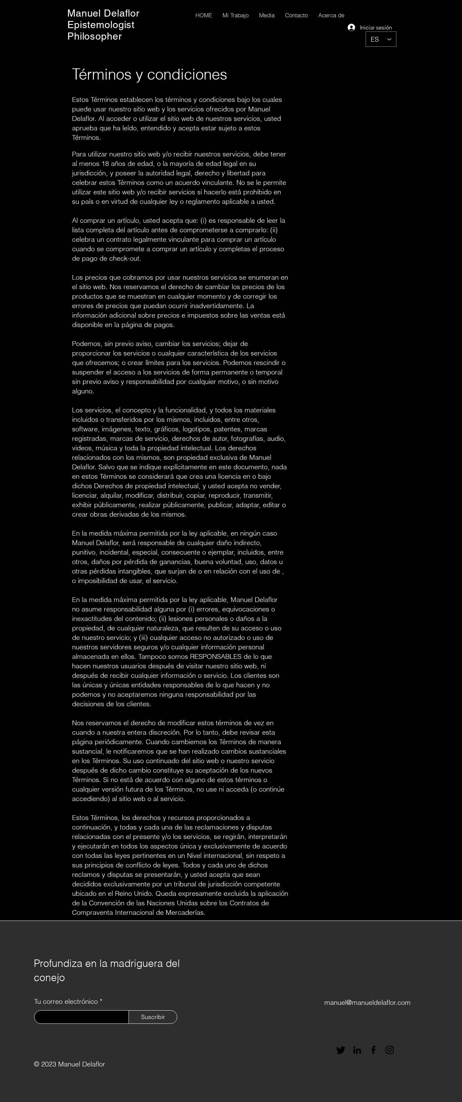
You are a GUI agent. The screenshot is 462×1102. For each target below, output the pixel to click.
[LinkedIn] (357, 1049)
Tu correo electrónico (66, 1001)
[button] (235, 15)
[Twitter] (341, 1049)
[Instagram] (389, 1049)
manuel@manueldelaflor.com (367, 1002)
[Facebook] (373, 1049)
